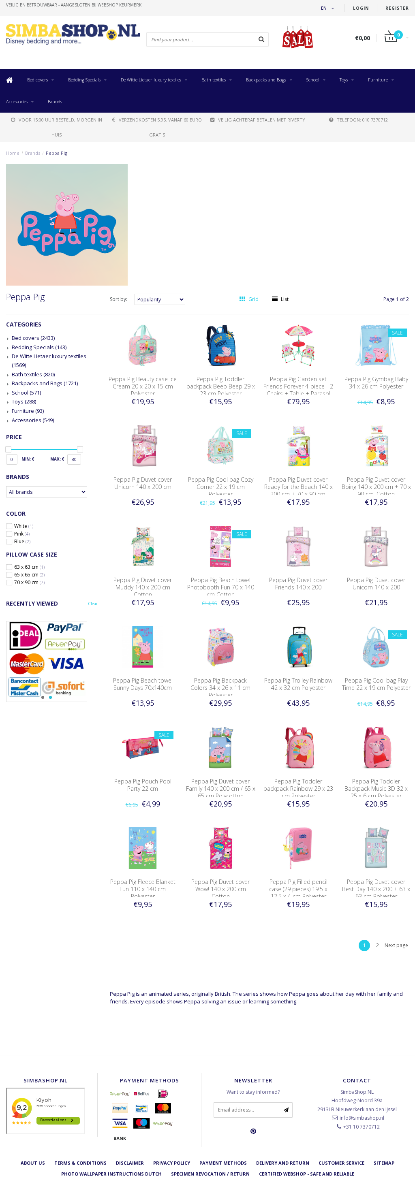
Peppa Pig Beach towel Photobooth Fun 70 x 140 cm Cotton (220, 587)
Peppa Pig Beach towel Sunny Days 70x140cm (143, 684)
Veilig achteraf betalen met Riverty (261, 120)
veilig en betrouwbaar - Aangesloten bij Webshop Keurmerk (73, 5)
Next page (396, 945)
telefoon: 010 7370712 (362, 120)
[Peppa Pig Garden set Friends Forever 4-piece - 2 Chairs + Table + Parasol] (298, 344)
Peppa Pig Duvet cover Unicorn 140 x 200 (376, 583)
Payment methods (223, 1163)
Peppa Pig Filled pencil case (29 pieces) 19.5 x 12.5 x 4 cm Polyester (298, 889)
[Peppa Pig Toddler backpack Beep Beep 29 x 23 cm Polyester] (220, 344)
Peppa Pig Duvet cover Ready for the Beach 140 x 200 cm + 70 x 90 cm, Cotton (298, 490)
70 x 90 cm (29, 582)
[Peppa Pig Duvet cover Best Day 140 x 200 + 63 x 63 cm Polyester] (376, 847)
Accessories (17, 101)
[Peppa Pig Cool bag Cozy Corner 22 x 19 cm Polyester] (220, 445)
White (23, 526)
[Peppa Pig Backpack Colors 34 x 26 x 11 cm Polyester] (220, 646)
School (312, 80)
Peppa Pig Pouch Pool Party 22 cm (142, 784)
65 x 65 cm (29, 575)
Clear (93, 603)
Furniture (378, 80)
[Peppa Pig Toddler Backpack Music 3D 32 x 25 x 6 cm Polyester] (376, 747)
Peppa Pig (56, 153)
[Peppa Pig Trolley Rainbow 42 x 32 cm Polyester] (298, 646)
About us (33, 1163)
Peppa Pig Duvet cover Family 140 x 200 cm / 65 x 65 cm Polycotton (220, 788)
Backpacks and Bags (266, 80)
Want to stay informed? (253, 1091)
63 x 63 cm (29, 567)
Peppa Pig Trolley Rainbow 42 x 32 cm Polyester (298, 684)
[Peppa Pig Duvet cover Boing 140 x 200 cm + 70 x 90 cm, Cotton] (376, 445)
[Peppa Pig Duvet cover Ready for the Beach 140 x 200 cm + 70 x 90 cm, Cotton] (298, 445)
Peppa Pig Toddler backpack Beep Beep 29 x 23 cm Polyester (220, 386)
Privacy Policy (171, 1163)
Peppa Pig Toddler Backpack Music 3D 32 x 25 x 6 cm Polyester (376, 788)
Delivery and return (282, 1163)
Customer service (341, 1163)
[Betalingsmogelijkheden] (52, 661)
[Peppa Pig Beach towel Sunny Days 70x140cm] (142, 646)
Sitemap (384, 1163)
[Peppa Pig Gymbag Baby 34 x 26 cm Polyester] (376, 344)
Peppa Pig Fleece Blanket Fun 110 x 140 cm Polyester (142, 889)
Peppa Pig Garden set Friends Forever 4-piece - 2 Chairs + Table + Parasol (298, 386)
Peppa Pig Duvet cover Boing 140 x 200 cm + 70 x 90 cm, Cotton (376, 487)
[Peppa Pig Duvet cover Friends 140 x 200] (298, 545)
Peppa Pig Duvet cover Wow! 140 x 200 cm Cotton (220, 889)
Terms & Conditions (80, 1163)
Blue (22, 541)
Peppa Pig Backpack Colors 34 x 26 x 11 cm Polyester (220, 688)
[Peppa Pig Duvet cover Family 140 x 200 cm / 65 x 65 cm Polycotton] (220, 747)
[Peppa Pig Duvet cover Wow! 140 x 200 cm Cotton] (220, 847)
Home (12, 153)
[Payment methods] (120, 1094)
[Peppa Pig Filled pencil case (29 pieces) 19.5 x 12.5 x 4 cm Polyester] (298, 847)
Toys (344, 80)
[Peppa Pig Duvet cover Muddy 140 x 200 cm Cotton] (142, 545)
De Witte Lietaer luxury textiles (151, 80)
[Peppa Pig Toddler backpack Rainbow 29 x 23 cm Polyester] (298, 747)
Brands (55, 101)
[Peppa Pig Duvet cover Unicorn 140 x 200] (376, 545)
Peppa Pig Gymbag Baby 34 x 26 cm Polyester (376, 382)
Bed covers (37, 80)
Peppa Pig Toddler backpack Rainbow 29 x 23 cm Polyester (298, 788)
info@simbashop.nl (362, 1117)
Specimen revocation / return (210, 1174)
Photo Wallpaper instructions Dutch (111, 1174)
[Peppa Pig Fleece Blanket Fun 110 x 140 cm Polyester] (142, 847)
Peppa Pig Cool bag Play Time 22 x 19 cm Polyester (376, 684)
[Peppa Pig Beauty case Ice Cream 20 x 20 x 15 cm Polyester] (142, 344)
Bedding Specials (84, 80)
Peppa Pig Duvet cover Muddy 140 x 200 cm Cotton (142, 587)
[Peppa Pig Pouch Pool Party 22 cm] (142, 747)
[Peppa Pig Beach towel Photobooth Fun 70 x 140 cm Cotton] (220, 545)
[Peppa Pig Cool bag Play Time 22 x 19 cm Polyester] (376, 646)
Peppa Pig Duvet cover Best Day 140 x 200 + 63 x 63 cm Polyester (376, 889)
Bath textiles (213, 80)
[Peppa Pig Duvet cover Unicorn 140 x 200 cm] (142, 445)
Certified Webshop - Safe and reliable (306, 1174)
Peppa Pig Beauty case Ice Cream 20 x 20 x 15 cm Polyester (143, 386)
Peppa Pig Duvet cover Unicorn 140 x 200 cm (142, 483)
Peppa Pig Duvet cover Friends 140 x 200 (298, 583)
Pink (22, 534)
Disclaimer (130, 1163)
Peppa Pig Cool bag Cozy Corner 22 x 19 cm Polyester (220, 487)
